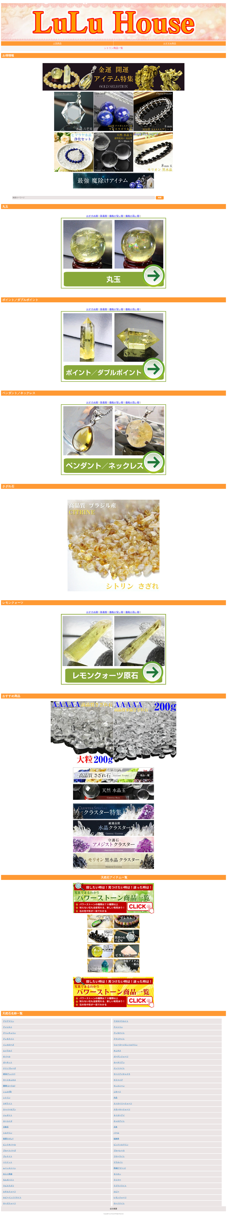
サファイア (118, 1080)
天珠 (115, 1127)
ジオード (117, 1092)
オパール (6, 1056)
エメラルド (7, 1051)
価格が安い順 (116, 216)
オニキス (117, 1051)
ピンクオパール (9, 1144)
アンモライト (8, 1039)
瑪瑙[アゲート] (120, 1168)
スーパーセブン (9, 1109)
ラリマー (117, 1180)
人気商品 (57, 43)
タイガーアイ (119, 1115)
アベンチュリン (9, 1033)
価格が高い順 (132, 216)
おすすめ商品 (169, 43)
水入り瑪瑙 (7, 1174)
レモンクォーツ (120, 1197)
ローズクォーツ (9, 1203)
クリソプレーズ (9, 1068)
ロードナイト (119, 1203)
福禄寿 (116, 1139)
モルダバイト (8, 1180)
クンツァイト (119, 1068)
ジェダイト (7, 1115)
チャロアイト (119, 1121)
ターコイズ (7, 1121)
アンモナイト (119, 1033)
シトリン (6, 1098)
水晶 (115, 1098)
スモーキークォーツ (122, 1109)
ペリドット (7, 1162)
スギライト (7, 1103)
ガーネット (7, 1062)
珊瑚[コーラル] (9, 1086)
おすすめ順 (92, 216)
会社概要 (113, 1209)
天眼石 (6, 1127)
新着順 (103, 216)
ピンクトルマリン (121, 1144)
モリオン (117, 1174)
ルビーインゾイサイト (12, 1197)
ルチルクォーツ (9, 1191)
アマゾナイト (119, 1039)
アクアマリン (8, 1021)
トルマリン (7, 1133)
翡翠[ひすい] (8, 1139)
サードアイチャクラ (122, 1074)
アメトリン (118, 1027)
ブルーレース (119, 1150)
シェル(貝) (7, 1092)
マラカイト (118, 1162)
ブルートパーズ (9, 1150)
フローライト (119, 1156)
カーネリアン (119, 1062)
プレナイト (7, 1156)
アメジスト (7, 1027)
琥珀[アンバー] (9, 1074)
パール (116, 1133)
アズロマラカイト (121, 1021)
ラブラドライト (120, 1186)
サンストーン (119, 1086)
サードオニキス (9, 1080)
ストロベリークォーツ (123, 1103)
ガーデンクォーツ (121, 1056)
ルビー (116, 1191)
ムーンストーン (9, 1168)
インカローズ (8, 1045)
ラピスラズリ (8, 1186)
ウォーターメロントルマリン (126, 1045)
